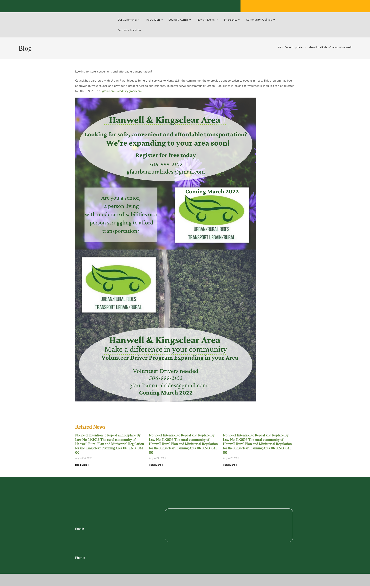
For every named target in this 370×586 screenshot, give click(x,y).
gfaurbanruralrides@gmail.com (122, 91)
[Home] (279, 47)
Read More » (82, 464)
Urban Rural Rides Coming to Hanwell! (330, 47)
